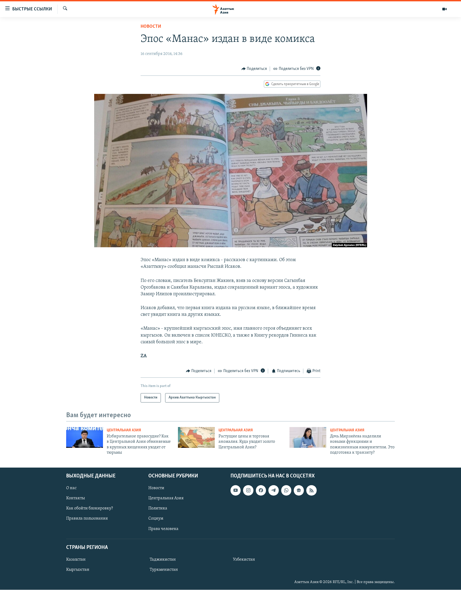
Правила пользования (87, 519)
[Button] (254, 68)
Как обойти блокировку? (89, 509)
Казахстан (76, 559)
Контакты (75, 498)
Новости (151, 26)
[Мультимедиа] (444, 9)
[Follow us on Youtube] (235, 490)
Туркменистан (164, 570)
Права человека (163, 529)
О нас (71, 488)
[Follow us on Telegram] (273, 490)
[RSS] (311, 490)
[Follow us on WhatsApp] (286, 490)
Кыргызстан (77, 570)
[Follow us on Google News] (299, 490)
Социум (155, 519)
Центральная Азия (124, 430)
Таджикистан (163, 559)
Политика (157, 509)
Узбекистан (244, 559)
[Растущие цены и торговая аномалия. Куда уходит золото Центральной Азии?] (196, 437)
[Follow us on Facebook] (261, 490)
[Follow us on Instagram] (248, 490)
